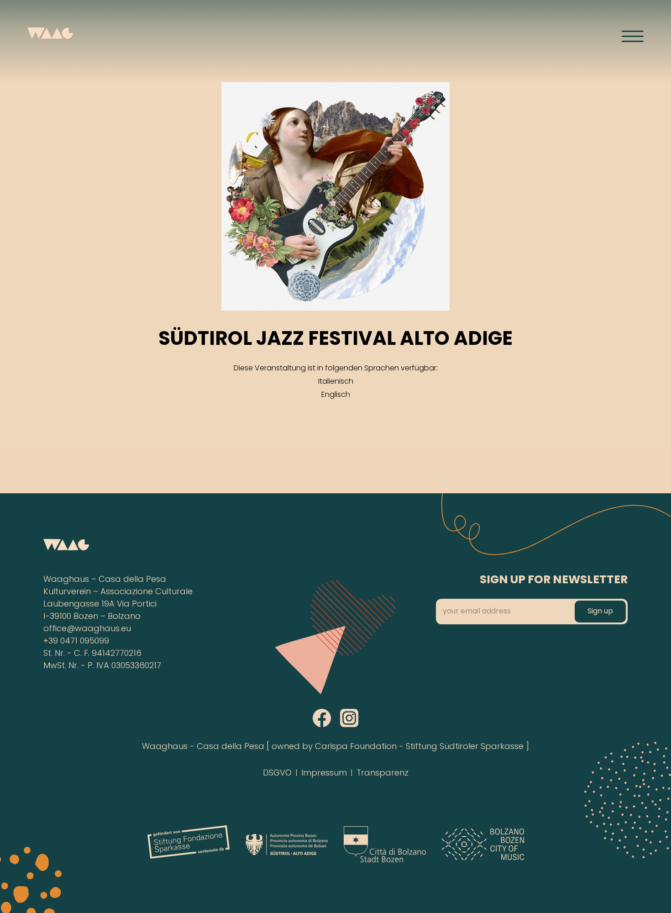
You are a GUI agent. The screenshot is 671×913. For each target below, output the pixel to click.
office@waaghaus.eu (87, 629)
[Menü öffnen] (633, 36)
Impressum (324, 773)
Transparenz (382, 773)
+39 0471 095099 (76, 641)
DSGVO (277, 773)
